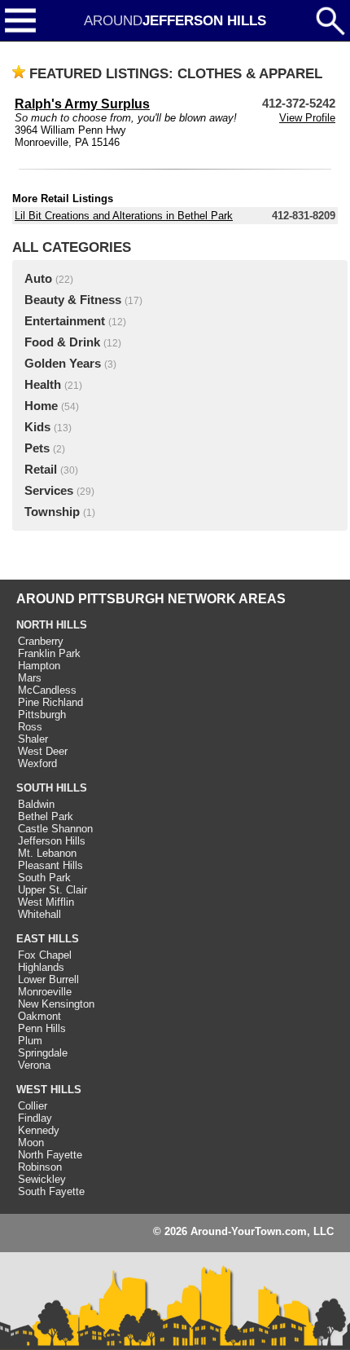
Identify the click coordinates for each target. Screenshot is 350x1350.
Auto (38, 278)
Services (48, 490)
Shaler (33, 739)
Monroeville (45, 992)
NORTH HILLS (51, 625)
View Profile (307, 118)
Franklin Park (49, 653)
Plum (30, 1041)
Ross (30, 727)
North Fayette (50, 1155)
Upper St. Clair (52, 890)
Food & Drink (62, 342)
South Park (44, 877)
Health (42, 384)
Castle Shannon (55, 829)
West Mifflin (46, 902)
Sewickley (42, 1179)
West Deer (43, 751)
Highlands (41, 967)
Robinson (40, 1167)
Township (52, 511)
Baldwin (36, 804)
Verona (34, 1065)
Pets (37, 448)
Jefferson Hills (51, 841)
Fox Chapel (45, 955)
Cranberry (40, 641)
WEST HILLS (48, 1089)
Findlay (35, 1118)
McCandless (47, 690)
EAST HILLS (47, 939)
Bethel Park (45, 816)
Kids (37, 427)
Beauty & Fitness (72, 300)
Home (41, 405)
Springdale (43, 1053)
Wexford (37, 763)
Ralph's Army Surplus (82, 104)
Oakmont (39, 1016)
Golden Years (62, 363)
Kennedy (38, 1130)
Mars (30, 678)
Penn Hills (42, 1028)
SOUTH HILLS (51, 788)
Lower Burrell (48, 979)
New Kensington (56, 1004)
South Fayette (51, 1191)
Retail (40, 469)
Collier (32, 1106)
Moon (31, 1142)
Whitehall (39, 914)
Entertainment (64, 321)
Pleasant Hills (50, 865)
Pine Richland (50, 702)
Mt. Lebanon (47, 853)
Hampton (39, 666)
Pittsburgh (42, 714)
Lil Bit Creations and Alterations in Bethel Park (124, 216)
